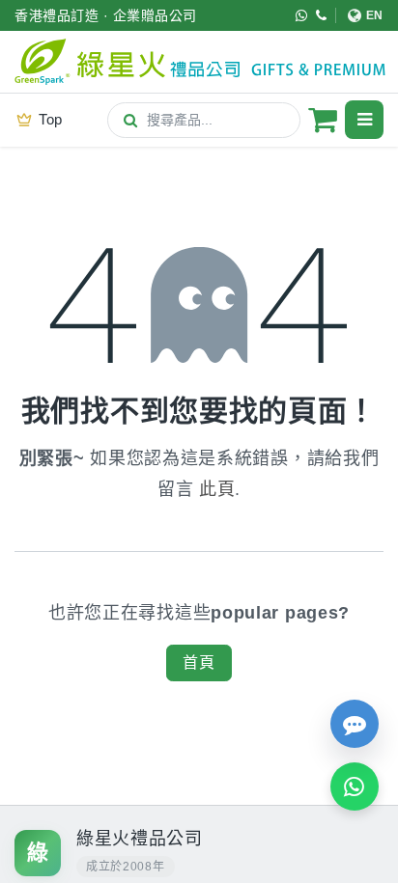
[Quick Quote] (354, 724)
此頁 (217, 489)
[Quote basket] (322, 119)
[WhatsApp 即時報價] (354, 786)
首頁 (198, 662)
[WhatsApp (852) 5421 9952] (302, 15)
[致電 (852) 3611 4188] (321, 15)
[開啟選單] (364, 119)
